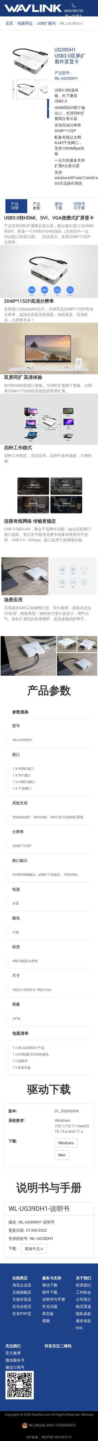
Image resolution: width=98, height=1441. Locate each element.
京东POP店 (21, 1313)
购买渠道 (83, 1306)
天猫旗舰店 (21, 1292)
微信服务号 (14, 1360)
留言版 (48, 1313)
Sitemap (87, 1415)
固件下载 (49, 1292)
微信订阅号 (14, 1367)
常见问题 (49, 1306)
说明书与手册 (79, 206)
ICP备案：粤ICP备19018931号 (49, 1437)
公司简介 (83, 1299)
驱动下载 (58, 206)
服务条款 (83, 1321)
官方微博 (13, 1353)
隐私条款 (83, 1313)
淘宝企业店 (21, 1285)
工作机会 (83, 1292)
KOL (79, 1328)
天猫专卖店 (21, 1299)
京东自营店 (21, 1306)
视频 (46, 1321)
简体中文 (34, 1248)
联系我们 (83, 1285)
